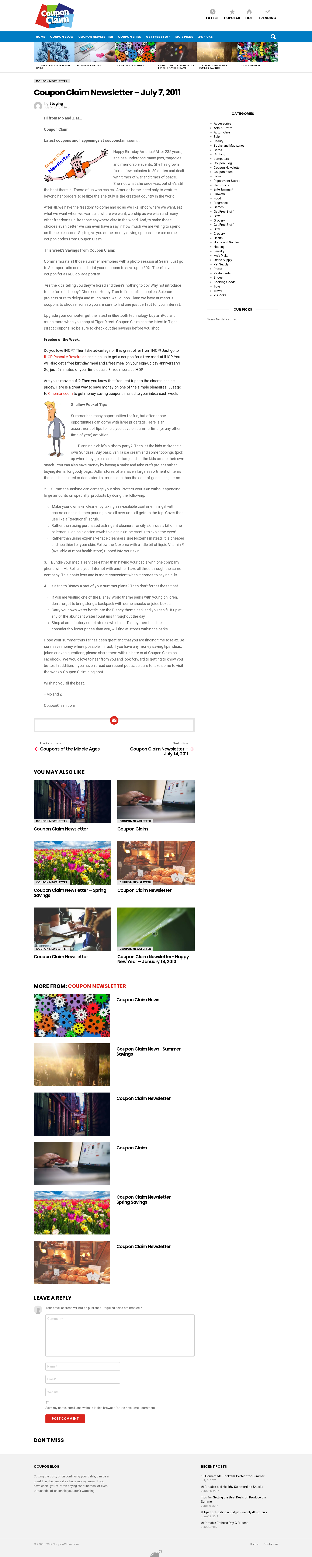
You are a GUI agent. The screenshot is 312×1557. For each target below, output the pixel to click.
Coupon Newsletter (95, 37)
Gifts (217, 216)
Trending (267, 17)
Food (217, 198)
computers (221, 159)
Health (218, 238)
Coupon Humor (250, 65)
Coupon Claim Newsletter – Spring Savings (70, 892)
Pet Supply (221, 264)
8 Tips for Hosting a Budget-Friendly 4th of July (234, 1512)
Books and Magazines (229, 145)
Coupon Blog (61, 37)
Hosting (219, 247)
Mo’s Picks (184, 37)
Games (219, 207)
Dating (218, 176)
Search (273, 36)
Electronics (221, 185)
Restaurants (222, 273)
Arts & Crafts (223, 128)
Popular (232, 17)
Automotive (222, 132)
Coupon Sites (129, 37)
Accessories (222, 123)
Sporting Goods (225, 282)
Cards (218, 150)
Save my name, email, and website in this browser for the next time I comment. (100, 1408)
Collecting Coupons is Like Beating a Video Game (176, 67)
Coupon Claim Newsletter (61, 829)
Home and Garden (226, 242)
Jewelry (219, 251)
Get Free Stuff (158, 37)
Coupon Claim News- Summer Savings (213, 67)
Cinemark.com (60, 393)
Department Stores (227, 181)
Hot (249, 17)
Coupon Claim (132, 829)
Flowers (219, 194)
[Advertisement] (241, 89)
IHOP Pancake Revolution (65, 357)
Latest (212, 17)
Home (40, 37)
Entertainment (223, 189)
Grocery (219, 220)
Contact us (270, 1544)
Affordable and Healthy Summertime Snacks (232, 1487)
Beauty (218, 141)
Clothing (219, 154)
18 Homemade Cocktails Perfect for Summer (232, 1476)
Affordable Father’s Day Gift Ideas (224, 1523)
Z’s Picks (205, 37)
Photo (218, 269)
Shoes (218, 277)
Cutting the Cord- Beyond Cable (54, 67)
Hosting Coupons (89, 65)
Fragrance (221, 203)
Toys (217, 286)
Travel (218, 291)
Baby (217, 137)
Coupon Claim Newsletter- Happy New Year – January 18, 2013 (153, 959)
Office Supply (223, 260)
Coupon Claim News (130, 65)
